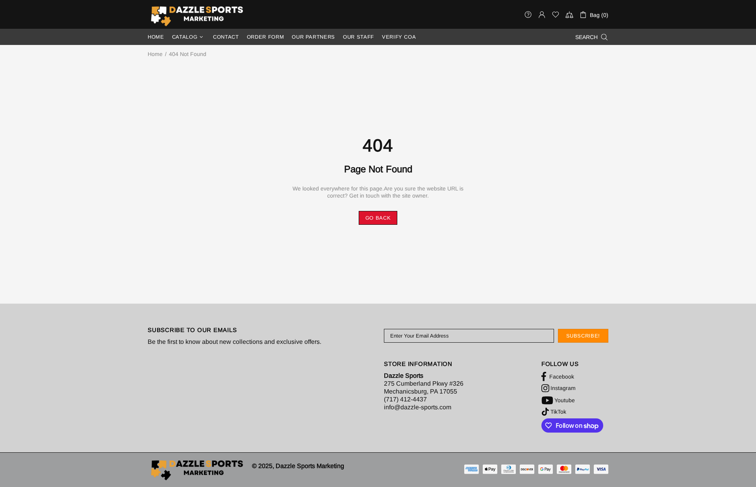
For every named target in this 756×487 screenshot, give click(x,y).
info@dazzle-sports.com (417, 407)
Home (155, 54)
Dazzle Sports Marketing (197, 16)
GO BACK (378, 218)
